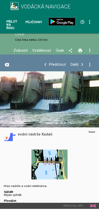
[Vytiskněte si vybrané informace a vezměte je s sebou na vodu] (80, 51)
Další (74, 64)
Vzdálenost (41, 50)
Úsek (60, 50)
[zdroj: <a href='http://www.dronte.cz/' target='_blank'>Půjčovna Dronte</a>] (49, 102)
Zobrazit (20, 50)
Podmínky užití (73, 205)
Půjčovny (33, 22)
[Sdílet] (71, 51)
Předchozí (57, 64)
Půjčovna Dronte (15, 125)
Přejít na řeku (11, 25)
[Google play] (62, 22)
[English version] (93, 205)
